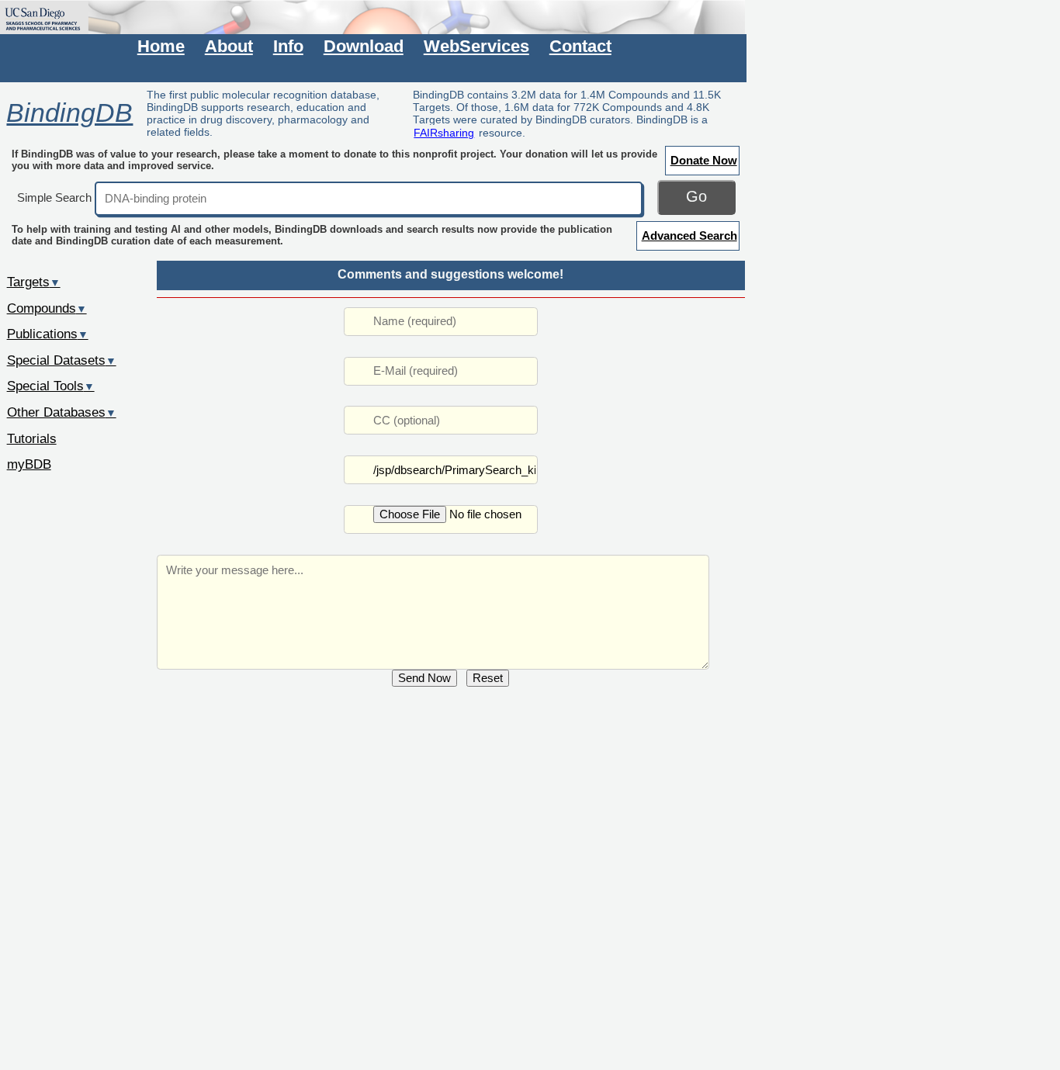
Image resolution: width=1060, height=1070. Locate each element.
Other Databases (61, 412)
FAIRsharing (444, 132)
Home (161, 46)
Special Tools (51, 385)
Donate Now (703, 160)
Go (696, 196)
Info (288, 46)
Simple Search (54, 197)
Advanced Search (689, 235)
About (229, 46)
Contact (580, 46)
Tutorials (32, 438)
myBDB (29, 464)
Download (364, 46)
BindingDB (69, 112)
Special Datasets (61, 360)
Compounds (47, 308)
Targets (34, 281)
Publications (47, 333)
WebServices (476, 46)
